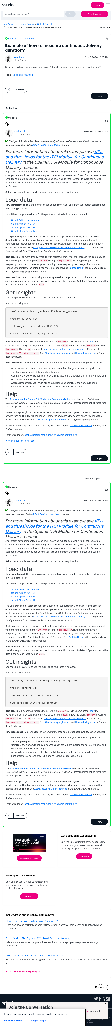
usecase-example (23, 74)
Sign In (97, 5)
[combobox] (39, 14)
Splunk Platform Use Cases (46, 144)
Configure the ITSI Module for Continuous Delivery (59, 247)
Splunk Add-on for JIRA (23, 223)
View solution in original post (20, 440)
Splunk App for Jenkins (23, 227)
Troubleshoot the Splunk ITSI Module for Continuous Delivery (41, 399)
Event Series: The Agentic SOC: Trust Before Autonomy (38, 938)
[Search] (70, 14)
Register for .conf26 (29, 858)
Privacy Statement (13, 1020)
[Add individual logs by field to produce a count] (109, 478)
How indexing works (85, 353)
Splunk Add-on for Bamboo (25, 220)
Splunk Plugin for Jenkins (24, 230)
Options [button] (103, 27)
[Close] (81, 1012)
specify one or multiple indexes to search (65, 349)
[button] (106, 39)
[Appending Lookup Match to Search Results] (103, 478)
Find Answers (10, 24)
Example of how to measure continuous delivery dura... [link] (34, 27)
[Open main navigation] (108, 4)
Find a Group (29, 896)
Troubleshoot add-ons (81, 425)
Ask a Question (94, 14)
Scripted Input (76, 267)
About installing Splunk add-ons (50, 419)
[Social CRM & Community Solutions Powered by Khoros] (101, 986)
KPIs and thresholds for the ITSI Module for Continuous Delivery (54, 157)
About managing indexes (57, 353)
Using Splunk (27, 24)
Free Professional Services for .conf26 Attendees (35, 955)
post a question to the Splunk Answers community (50, 434)
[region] (43, 1017)
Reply (99, 96)
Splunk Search (44, 24)
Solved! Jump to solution (21, 38)
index (92, 341)
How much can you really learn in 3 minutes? (32, 921)
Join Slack (84, 856)
